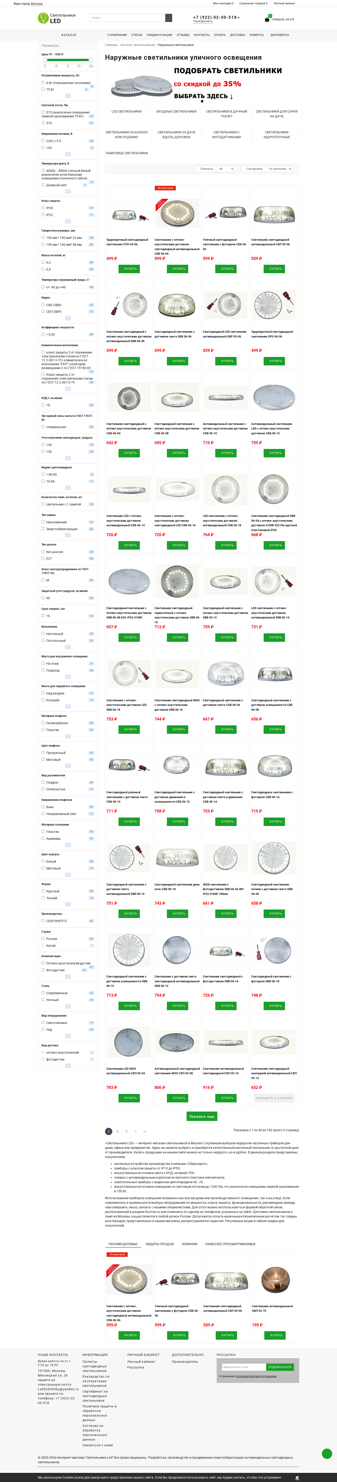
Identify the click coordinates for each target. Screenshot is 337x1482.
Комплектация (51, 956)
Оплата (219, 35)
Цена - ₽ (52, 54)
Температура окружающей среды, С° (65, 279)
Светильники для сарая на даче (277, 114)
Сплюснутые (55, 789)
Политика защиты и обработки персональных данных (100, 1413)
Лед (49, 1029)
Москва (37, 3)
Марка (45, 297)
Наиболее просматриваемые (230, 1244)
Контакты (202, 35)
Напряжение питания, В (56, 133)
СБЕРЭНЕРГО (56, 921)
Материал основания (55, 824)
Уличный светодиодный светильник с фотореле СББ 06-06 (225, 244)
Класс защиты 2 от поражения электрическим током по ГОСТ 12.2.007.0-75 (67, 378)
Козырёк (53, 700)
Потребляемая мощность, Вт (60, 75)
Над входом (55, 693)
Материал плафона (53, 716)
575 (49, 123)
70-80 (50, 481)
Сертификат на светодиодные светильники (95, 1396)
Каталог (67, 35)
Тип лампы (48, 515)
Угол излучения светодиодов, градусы (67, 437)
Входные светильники (176, 111)
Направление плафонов (56, 800)
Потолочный (56, 640)
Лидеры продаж (159, 1244)
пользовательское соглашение (256, 1376)
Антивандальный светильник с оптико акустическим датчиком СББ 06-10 (225, 428)
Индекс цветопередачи (56, 467)
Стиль (45, 986)
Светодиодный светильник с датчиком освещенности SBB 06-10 (126, 981)
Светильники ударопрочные (276, 134)
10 (48, 616)
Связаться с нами (98, 1445)
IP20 (49, 208)
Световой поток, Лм (54, 105)
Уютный (52, 1000)
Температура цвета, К (55, 163)
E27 (49, 558)
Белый (51, 861)
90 (48, 598)
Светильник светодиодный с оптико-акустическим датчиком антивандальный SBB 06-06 (129, 336)
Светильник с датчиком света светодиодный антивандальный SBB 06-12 (177, 981)
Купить (130, 268)
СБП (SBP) (54, 311)
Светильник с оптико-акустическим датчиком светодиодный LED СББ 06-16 (175, 520)
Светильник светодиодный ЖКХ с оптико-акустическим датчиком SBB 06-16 (177, 705)
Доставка (237, 35)
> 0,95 (50, 334)
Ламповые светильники (126, 153)
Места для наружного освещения (63, 686)
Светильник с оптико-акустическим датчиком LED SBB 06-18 (126, 705)
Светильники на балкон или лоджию (126, 134)
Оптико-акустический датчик (68, 963)
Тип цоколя (48, 544)
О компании (117, 35)
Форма (45, 884)
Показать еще (202, 1116)
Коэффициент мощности (57, 327)
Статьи (136, 35)
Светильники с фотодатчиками (226, 134)
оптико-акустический (62, 1052)
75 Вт (50, 89)
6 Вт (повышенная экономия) (68, 83)
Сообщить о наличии (274, 1098)
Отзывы (183, 35)
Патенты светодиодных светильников (95, 1366)
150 (49, 452)
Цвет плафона (50, 745)
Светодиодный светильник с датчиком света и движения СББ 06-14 (223, 797)
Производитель (51, 913)
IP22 (49, 215)
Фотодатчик (55, 970)
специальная (56, 427)
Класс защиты (50, 200)
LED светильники (126, 111)
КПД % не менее (51, 398)
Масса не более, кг (53, 255)
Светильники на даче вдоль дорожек (177, 134)
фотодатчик (55, 1059)
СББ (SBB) (53, 305)
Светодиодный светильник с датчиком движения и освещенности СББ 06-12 (175, 797)
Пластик (52, 730)
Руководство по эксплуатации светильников (96, 1381)
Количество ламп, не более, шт (61, 497)
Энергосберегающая (61, 529)
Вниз (50, 807)
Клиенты (257, 35)
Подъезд (52, 670)
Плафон (52, 782)
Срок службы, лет (53, 608)
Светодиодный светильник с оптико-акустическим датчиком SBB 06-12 (225, 612)
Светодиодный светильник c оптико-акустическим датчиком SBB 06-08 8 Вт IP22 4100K (129, 612)
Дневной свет (56, 185)
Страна (46, 931)
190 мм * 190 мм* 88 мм (64, 244)
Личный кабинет (284, 3)
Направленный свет (61, 814)
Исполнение (49, 626)
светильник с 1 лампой (63, 504)
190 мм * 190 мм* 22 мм (64, 238)
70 (48, 405)
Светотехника (56, 1023)
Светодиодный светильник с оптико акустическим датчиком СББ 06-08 (177, 428)
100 (49, 148)
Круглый (52, 891)
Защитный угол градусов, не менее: (64, 591)
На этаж (52, 663)
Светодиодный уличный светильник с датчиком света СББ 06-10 (127, 797)
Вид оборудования (53, 1015)
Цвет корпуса (50, 854)
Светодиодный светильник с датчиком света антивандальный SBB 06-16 (126, 889)
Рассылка (135, 1367)
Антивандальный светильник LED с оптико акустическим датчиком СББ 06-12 (271, 428)
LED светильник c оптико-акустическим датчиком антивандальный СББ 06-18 (222, 520)
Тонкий (51, 898)
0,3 (48, 262)
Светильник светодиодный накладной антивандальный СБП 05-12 (274, 1073)
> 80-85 (51, 474)
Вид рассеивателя (53, 775)
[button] (293, 84)
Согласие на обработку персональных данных (95, 1432)
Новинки (189, 1244)
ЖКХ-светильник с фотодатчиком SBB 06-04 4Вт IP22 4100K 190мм (223, 889)
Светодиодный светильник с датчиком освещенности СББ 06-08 (272, 705)
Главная (111, 45)
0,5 (48, 269)
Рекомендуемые (123, 1244)
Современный (56, 993)
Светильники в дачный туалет (226, 114)
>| (144, 1131)
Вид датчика (49, 1045)
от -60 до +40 (56, 287)
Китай (50, 946)
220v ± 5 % (53, 141)
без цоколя (54, 552)
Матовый (53, 759)
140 (49, 445)
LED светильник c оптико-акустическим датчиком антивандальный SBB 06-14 (270, 612)
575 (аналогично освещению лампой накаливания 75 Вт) (65, 114)
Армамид (53, 838)
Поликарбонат (57, 723)
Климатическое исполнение (59, 345)
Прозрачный (56, 753)
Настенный (54, 634)
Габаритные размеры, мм (58, 230)
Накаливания (56, 522)
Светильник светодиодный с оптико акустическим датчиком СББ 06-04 (128, 428)
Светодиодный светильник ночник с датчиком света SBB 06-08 (272, 889)
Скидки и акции (159, 35)
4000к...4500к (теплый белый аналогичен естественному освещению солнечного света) (66, 174)
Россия (51, 939)
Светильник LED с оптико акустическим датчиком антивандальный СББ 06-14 (125, 520)
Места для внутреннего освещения (64, 656)
